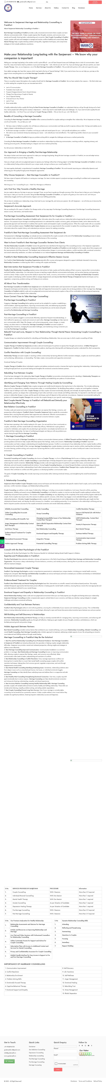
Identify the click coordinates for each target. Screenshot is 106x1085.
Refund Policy (98, 1081)
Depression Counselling (36, 1053)
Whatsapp (10, 1061)
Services (38, 8)
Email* (56, 1055)
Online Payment (95, 2)
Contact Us (65, 8)
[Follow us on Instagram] (85, 1045)
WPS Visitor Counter (89, 1055)
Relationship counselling (36, 1056)
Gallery (56, 8)
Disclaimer (81, 8)
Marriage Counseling (35, 1065)
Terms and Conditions (85, 1081)
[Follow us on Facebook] (79, 1045)
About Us (48, 8)
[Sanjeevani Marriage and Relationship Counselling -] (8, 8)
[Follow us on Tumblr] (91, 1045)
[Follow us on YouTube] (88, 1045)
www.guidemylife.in (10, 1056)
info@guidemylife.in (10, 1053)
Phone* (56, 1048)
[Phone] (2, 546)
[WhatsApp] (2, 541)
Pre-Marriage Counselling (36, 1062)
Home (31, 8)
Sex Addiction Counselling (37, 1050)
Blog (73, 8)
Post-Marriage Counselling (37, 1059)
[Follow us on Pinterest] (82, 1045)
